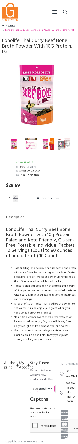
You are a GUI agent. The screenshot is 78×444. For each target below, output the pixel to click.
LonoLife (31, 167)
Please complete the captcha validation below (40, 412)
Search (11, 26)
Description (15, 217)
